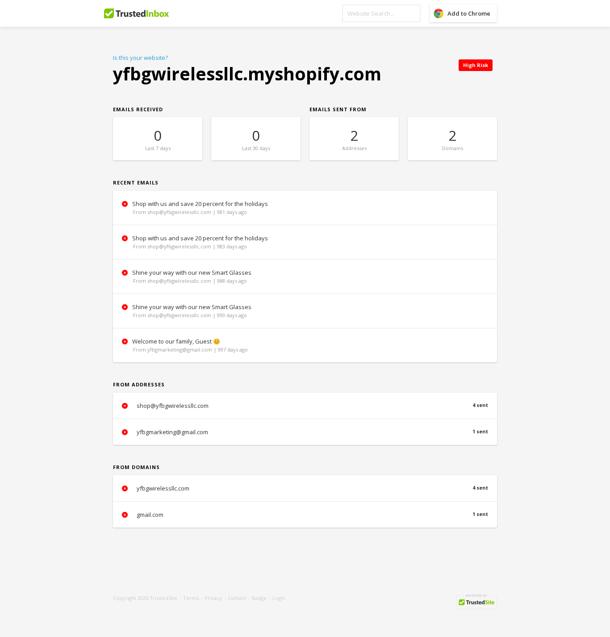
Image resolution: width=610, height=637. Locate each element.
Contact (237, 598)
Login (278, 598)
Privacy (213, 598)
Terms (191, 598)
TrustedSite (163, 598)
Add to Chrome (468, 13)
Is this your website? (140, 58)
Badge (259, 598)
